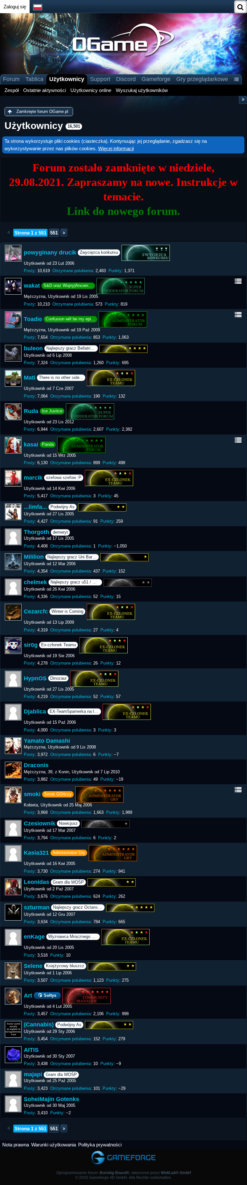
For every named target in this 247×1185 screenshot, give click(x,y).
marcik (33, 477)
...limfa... (35, 507)
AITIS (31, 1050)
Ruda (31, 411)
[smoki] (13, 794)
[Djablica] (13, 712)
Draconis (36, 765)
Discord (126, 79)
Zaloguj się (15, 6)
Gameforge (156, 79)
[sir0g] (13, 645)
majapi (33, 1074)
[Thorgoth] (13, 536)
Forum (11, 79)
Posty (29, 270)
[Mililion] (13, 561)
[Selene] (13, 970)
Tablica (34, 79)
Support (100, 79)
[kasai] (13, 445)
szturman (37, 907)
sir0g (31, 645)
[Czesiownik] (13, 828)
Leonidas (36, 882)
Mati (29, 377)
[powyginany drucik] (13, 253)
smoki (32, 794)
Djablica (35, 711)
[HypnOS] (13, 679)
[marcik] (13, 478)
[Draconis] (13, 770)
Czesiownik (39, 823)
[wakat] (13, 286)
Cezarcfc (36, 611)
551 (54, 232)
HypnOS (35, 678)
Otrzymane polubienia (72, 270)
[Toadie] (13, 319)
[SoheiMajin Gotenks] (13, 1104)
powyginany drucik (50, 252)
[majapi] (13, 1079)
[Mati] (13, 378)
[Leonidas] (13, 886)
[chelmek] (13, 587)
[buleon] (13, 353)
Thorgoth (36, 532)
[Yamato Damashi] (13, 745)
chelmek (35, 582)
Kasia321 (36, 853)
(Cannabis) (39, 1024)
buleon (33, 348)
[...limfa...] (13, 511)
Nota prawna (15, 1144)
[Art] (13, 996)
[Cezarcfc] (13, 612)
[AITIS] (13, 1054)
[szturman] (13, 912)
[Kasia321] (13, 853)
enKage (34, 936)
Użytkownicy (66, 79)
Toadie (33, 319)
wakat (32, 285)
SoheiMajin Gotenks (51, 1099)
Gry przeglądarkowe (202, 79)
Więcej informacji (116, 148)
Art (28, 995)
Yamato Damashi (47, 741)
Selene (33, 966)
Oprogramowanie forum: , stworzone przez (123, 1173)
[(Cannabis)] (13, 1029)
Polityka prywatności (100, 1144)
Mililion (34, 557)
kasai (31, 444)
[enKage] (13, 937)
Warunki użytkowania (53, 1144)
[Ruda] (13, 411)
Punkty (115, 270)
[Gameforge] (123, 1152)
